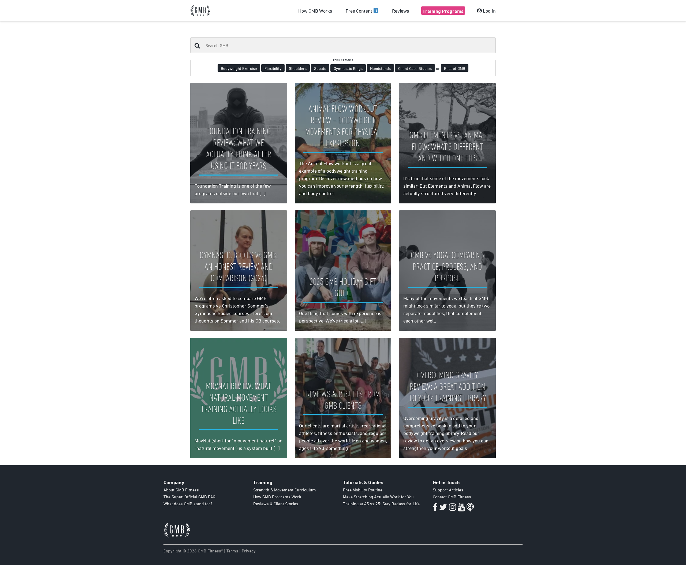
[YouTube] (461, 508)
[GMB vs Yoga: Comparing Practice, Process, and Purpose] (447, 270)
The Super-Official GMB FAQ (189, 496)
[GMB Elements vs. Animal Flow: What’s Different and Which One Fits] (447, 143)
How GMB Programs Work (277, 496)
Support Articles (448, 489)
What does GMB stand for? (187, 503)
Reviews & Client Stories (275, 503)
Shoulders (298, 68)
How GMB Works (315, 10)
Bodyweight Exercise (239, 68)
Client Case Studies (415, 68)
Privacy (249, 550)
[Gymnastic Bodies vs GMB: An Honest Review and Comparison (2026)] (238, 270)
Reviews (400, 10)
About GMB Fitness (181, 489)
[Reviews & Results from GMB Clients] (343, 398)
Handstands (380, 68)
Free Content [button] (359, 10)
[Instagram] (452, 508)
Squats (320, 68)
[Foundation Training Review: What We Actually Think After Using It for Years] (238, 143)
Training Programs (443, 11)
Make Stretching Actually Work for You (378, 496)
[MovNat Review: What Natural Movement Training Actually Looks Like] (238, 398)
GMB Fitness (200, 10)
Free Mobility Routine (362, 489)
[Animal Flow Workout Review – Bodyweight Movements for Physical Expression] (343, 143)
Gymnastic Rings (348, 68)
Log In (489, 10)
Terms (232, 550)
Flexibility (272, 68)
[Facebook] (435, 508)
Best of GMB (454, 68)
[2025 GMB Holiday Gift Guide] (343, 270)
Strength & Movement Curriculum (284, 489)
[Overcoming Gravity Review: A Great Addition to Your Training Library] (447, 398)
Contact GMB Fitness (452, 496)
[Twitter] (443, 508)
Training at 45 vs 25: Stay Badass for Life (381, 503)
